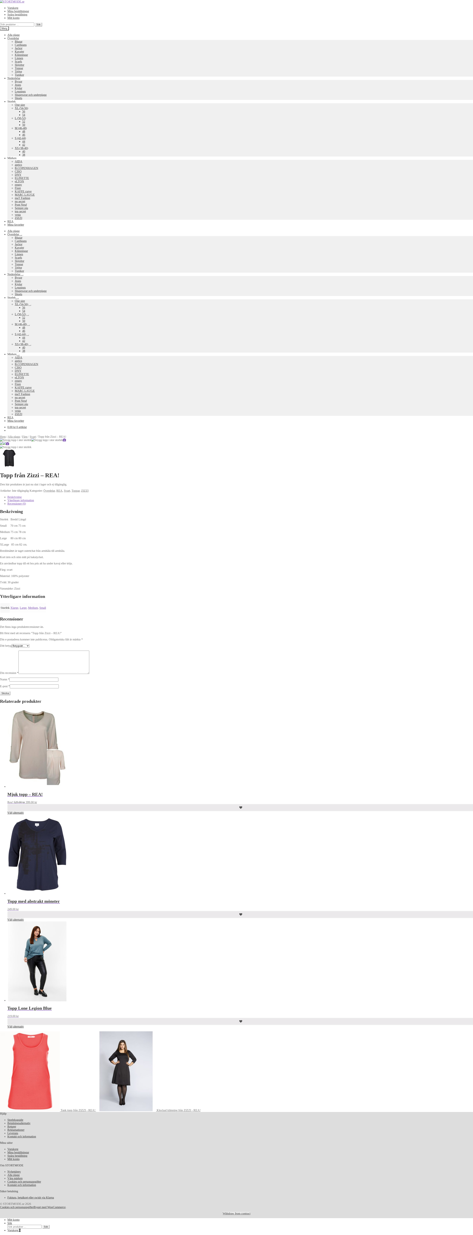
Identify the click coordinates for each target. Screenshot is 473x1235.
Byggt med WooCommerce (50, 1207)
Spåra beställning (17, 14)
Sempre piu (21, 208)
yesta (18, 214)
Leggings (20, 91)
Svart (33, 436)
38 (23, 154)
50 (23, 124)
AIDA (18, 161)
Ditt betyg (6, 645)
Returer (11, 1126)
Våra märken (15, 1178)
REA (10, 221)
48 (23, 131)
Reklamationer (15, 1129)
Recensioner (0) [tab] (16, 503)
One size (20, 104)
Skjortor (19, 64)
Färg (25, 436)
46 (23, 134)
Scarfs (18, 61)
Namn (4, 679)
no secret (20, 201)
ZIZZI (18, 218)
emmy (18, 184)
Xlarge (14, 607)
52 (23, 121)
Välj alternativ (15, 812)
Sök (38, 24)
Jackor (18, 48)
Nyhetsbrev (14, 1171)
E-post (5, 686)
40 (23, 151)
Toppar (19, 68)
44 (23, 141)
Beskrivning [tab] (14, 497)
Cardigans (21, 44)
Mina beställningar (18, 11)
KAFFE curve (23, 191)
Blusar (18, 41)
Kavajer (19, 51)
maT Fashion (22, 198)
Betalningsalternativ (18, 1123)
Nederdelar (13, 78)
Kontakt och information (21, 1136)
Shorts (18, 98)
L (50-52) (20, 118)
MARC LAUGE (25, 194)
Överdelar (13, 38)
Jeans (18, 84)
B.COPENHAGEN (26, 168)
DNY (18, 174)
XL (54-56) (21, 108)
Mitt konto (13, 17)
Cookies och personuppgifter (24, 1181)
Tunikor (19, 74)
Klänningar (21, 54)
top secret (20, 211)
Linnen (19, 58)
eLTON (19, 181)
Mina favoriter (15, 224)
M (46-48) (21, 128)
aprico (18, 164)
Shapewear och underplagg (31, 94)
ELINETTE (22, 178)
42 (23, 144)
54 (23, 114)
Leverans (12, 1133)
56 (23, 111)
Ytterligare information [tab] (20, 500)
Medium (33, 607)
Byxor (18, 81)
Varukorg (12, 7)
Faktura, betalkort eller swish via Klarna (30, 1197)
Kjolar (18, 88)
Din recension (9, 672)
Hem (3, 436)
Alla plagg (13, 34)
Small (42, 607)
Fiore (18, 188)
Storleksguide (15, 1119)
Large (23, 607)
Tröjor (18, 71)
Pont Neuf (21, 204)
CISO (18, 171)
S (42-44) (20, 138)
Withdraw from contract (236, 1213)
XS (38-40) (21, 148)
